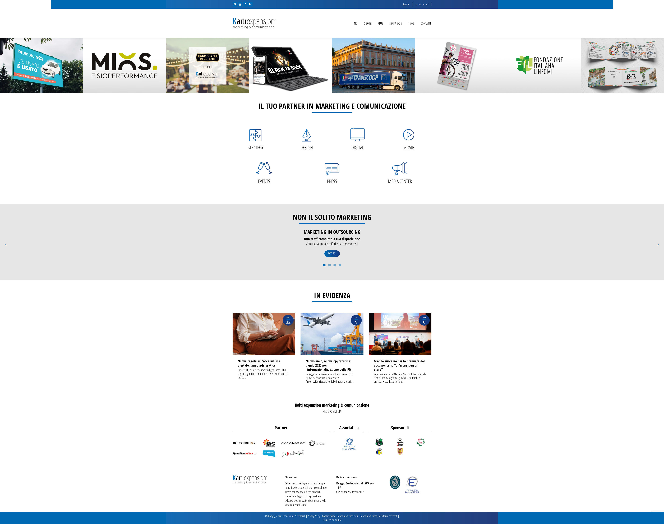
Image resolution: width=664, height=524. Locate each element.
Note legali (300, 516)
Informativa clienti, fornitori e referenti (378, 516)
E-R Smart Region (622, 65)
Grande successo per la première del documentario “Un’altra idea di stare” (399, 365)
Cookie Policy (328, 516)
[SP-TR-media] (269, 453)
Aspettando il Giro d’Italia (456, 65)
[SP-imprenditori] (245, 443)
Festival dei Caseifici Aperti (207, 65)
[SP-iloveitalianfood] (293, 453)
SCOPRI (332, 253)
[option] (332, 245)
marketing (318, 483)
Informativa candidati (347, 516)
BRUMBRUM (41, 65)
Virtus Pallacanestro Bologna (290, 65)
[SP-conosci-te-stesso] (293, 443)
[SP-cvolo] (317, 443)
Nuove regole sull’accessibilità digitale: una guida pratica (259, 363)
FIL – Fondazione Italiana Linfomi (539, 65)
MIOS (124, 65)
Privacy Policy (314, 516)
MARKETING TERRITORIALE (332, 232)
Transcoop (373, 65)
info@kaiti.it (358, 492)
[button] (5, 245)
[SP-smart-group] (269, 443)
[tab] (324, 264)
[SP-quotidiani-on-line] (245, 453)
